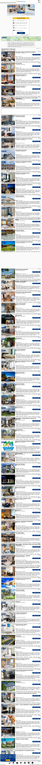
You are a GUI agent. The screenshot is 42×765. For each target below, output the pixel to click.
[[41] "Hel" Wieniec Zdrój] (8, 537)
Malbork (3, 116)
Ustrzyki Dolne (4, 396)
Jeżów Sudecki (4, 151)
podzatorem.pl (21, 1)
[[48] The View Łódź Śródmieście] (8, 617)
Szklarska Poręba (4, 728)
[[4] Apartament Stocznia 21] (8, 91)
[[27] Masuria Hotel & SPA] (8, 377)
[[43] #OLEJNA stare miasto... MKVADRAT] (8, 560)
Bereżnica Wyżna (4, 682)
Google (14, 754)
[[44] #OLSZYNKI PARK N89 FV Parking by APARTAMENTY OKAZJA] (8, 571)
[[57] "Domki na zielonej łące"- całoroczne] (8, 720)
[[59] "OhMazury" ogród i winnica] (8, 743)
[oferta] (4, 61)
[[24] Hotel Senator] (8, 342)
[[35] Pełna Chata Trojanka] (8, 468)
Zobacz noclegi (36, 54)
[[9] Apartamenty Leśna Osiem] (8, 154)
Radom (3, 139)
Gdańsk (3, 87)
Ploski (2, 442)
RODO (5, 758)
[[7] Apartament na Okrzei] (8, 132)
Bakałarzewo (4, 64)
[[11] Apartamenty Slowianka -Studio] (8, 177)
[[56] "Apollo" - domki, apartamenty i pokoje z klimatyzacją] (8, 709)
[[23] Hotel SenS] (8, 331)
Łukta (2, 373)
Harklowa (3, 98)
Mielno (3, 242)
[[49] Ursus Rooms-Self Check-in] (8, 629)
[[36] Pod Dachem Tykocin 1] (8, 480)
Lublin (2, 556)
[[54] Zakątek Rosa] (8, 686)
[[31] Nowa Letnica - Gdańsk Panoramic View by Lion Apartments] (8, 423)
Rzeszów (3, 568)
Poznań (3, 522)
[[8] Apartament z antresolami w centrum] (8, 143)
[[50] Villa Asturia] (8, 640)
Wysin (2, 499)
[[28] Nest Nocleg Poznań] (8, 388)
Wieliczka (3, 648)
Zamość (3, 339)
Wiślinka (3, 671)
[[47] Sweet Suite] (8, 606)
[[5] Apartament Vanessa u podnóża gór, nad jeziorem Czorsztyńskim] (8, 102)
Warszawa (3, 208)
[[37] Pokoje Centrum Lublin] (8, 491)
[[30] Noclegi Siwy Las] (8, 411)
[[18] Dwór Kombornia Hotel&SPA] (8, 274)
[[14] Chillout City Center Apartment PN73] (8, 212)
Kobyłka (3, 316)
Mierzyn (3, 327)
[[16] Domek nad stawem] (8, 235)
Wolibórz (3, 174)
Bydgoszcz (3, 304)
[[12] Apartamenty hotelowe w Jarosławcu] (8, 189)
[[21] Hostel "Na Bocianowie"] (8, 308)
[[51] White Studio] (8, 652)
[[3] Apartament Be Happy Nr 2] (8, 79)
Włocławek (3, 533)
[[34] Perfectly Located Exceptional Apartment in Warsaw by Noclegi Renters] (8, 457)
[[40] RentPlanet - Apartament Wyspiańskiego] (8, 526)
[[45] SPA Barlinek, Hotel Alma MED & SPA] (8, 583)
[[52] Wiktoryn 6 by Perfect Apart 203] (8, 663)
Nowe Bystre (4, 591)
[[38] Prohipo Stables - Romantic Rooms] (8, 503)
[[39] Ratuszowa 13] (8, 514)
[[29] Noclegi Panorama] (8, 400)
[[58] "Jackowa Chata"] (8, 732)
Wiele (2, 430)
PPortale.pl (4, 764)
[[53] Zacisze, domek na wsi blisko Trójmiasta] (8, 674)
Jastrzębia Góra (4, 545)
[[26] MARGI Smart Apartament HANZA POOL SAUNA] (8, 365)
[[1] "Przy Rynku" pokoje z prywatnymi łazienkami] (8, 56)
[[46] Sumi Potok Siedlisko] (8, 594)
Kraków (3, 350)
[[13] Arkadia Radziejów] (8, 200)
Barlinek (3, 579)
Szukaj (21, 32)
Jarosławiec (3, 185)
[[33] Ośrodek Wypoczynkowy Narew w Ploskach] (8, 445)
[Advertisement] (21, 260)
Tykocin (3, 476)
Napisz (41, 764)
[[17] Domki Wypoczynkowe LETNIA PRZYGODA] (8, 246)
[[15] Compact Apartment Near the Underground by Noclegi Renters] (8, 223)
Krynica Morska (4, 705)
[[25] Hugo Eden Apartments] (8, 354)
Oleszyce (3, 407)
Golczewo (3, 231)
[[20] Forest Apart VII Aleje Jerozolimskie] (8, 297)
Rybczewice (3, 162)
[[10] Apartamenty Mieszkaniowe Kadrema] (8, 166)
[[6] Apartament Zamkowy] (8, 120)
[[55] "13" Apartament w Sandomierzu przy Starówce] (8, 697)
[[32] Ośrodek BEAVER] (8, 434)
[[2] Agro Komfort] (8, 68)
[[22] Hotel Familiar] (8, 319)
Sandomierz (3, 128)
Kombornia (3, 270)
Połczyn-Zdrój (4, 465)
